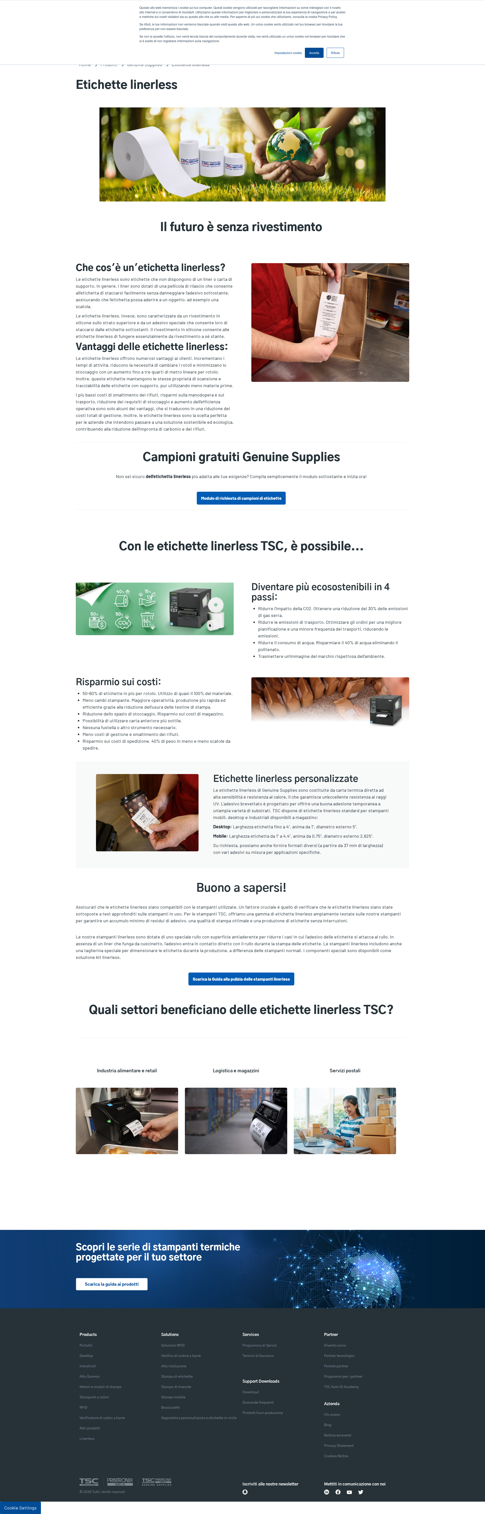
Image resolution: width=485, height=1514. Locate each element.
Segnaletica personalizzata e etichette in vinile (199, 1418)
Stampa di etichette (177, 1376)
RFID (83, 1407)
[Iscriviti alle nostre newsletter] (245, 1492)
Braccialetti (170, 1407)
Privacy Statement (339, 1446)
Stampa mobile (173, 1397)
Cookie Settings (20, 1507)
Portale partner (336, 1366)
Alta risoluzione (173, 1366)
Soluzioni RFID (173, 1345)
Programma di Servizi (260, 1345)
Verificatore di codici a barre (102, 1418)
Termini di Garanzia (258, 1356)
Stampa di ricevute (176, 1387)
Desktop (86, 1356)
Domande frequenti (258, 1402)
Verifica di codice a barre (181, 1356)
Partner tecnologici (339, 1356)
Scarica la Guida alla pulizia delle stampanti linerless (241, 978)
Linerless (87, 1439)
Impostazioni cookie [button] (288, 53)
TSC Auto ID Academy (341, 1387)
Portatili (86, 1345)
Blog (327, 1425)
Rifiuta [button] (335, 53)
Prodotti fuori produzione (263, 1413)
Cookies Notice (336, 1456)
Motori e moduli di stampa (101, 1387)
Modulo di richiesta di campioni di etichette (241, 498)
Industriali (88, 1366)
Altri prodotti (90, 1428)
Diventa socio (335, 1345)
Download (251, 1392)
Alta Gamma (90, 1376)
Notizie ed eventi (337, 1435)
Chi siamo (332, 1415)
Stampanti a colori (94, 1397)
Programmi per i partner (343, 1376)
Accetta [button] (314, 53)
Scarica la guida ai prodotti (112, 1284)
